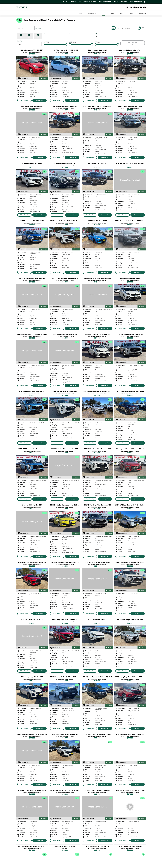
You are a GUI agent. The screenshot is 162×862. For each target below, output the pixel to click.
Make (44, 33)
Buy (103, 13)
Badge (96, 33)
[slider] (66, 44)
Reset (113, 28)
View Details (24, 100)
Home (80, 13)
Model (70, 33)
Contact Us (39, 100)
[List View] (143, 28)
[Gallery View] (139, 28)
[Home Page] (22, 7)
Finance (122, 13)
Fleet (132, 13)
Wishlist (44, 78)
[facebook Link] (144, 2)
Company (142, 13)
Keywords (38, 28)
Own (112, 13)
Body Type (20, 41)
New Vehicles (92, 13)
